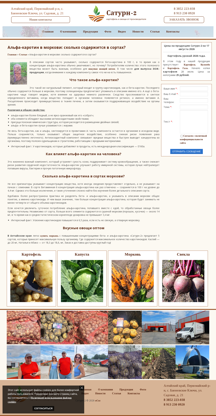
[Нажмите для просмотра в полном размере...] (18, 83)
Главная (48, 31)
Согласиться (43, 408)
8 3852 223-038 (184, 8)
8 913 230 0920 (184, 13)
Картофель (31, 254)
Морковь (133, 254)
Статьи (155, 31)
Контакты (172, 31)
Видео (122, 31)
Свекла (183, 254)
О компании (68, 31)
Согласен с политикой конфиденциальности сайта (193, 139)
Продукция (90, 31)
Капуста (82, 254)
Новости (138, 31)
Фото (107, 31)
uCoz (97, 400)
